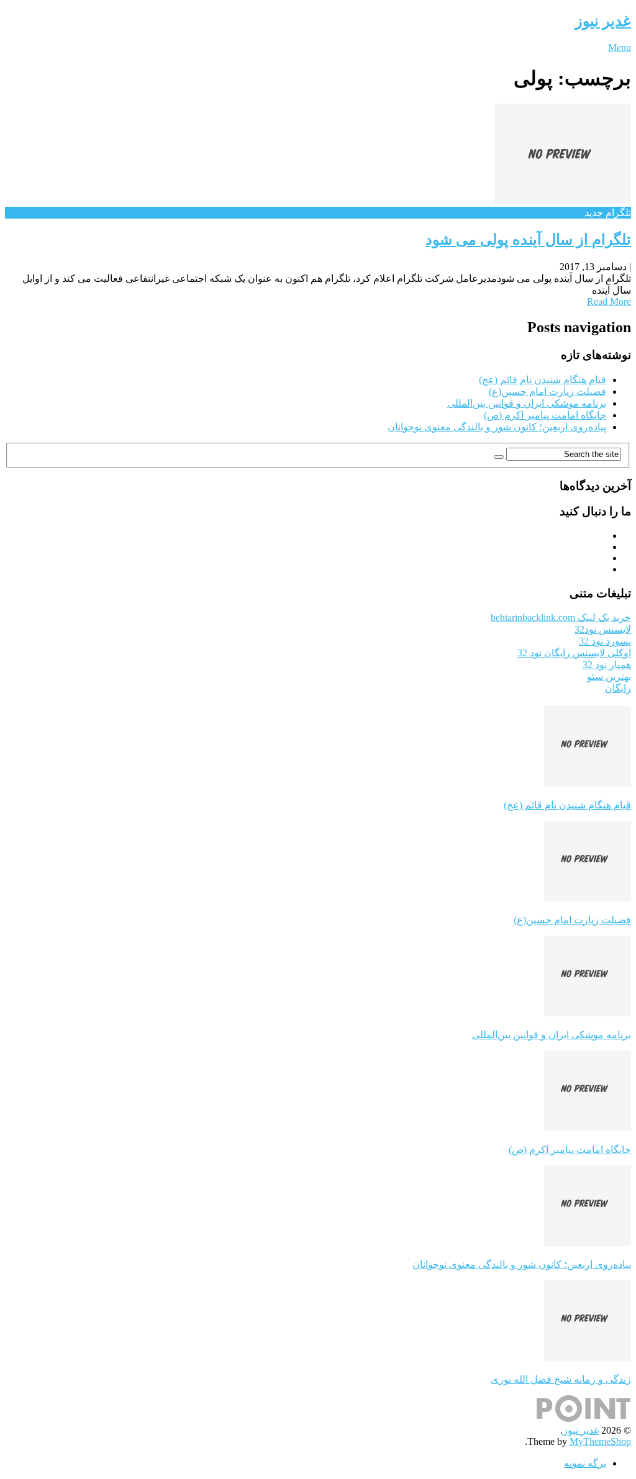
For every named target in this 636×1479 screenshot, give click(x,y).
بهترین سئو (609, 676)
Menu (619, 47)
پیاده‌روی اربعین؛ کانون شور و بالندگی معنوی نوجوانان (497, 427)
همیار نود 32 (607, 664)
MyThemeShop (600, 1441)
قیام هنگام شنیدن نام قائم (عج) (542, 379)
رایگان (618, 688)
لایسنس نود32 (603, 629)
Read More (609, 301)
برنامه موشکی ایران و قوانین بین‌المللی (526, 403)
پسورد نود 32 (605, 641)
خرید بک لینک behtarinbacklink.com (561, 617)
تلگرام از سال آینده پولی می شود (528, 240)
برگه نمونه (585, 1463)
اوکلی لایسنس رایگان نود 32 (574, 653)
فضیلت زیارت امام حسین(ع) (547, 391)
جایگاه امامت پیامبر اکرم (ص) (545, 415)
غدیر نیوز (603, 21)
